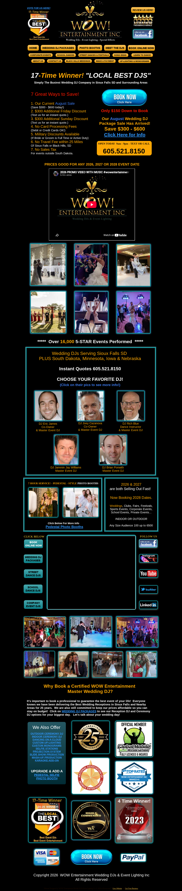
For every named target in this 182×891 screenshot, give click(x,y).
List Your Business (131, 888)
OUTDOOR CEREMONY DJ (47, 733)
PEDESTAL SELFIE (46, 774)
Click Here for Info (124, 134)
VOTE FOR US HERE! (38, 8)
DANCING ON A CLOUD (47, 739)
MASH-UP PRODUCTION (47, 757)
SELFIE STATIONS (47, 748)
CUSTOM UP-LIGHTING (47, 742)
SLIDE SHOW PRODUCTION (47, 754)
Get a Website (117, 888)
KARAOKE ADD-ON (47, 760)
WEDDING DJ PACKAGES (79, 711)
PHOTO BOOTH (46, 778)
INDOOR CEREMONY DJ (47, 736)
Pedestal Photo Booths (64, 527)
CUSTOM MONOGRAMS (46, 745)
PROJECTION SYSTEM (47, 751)
